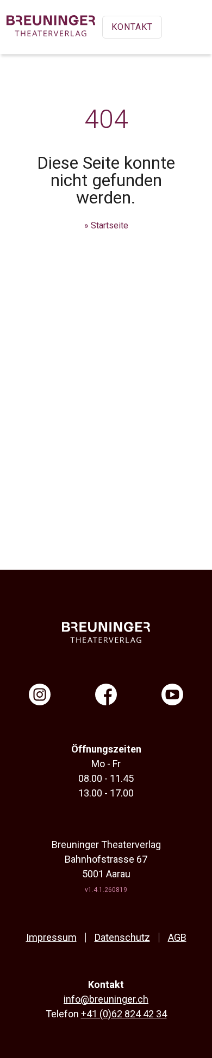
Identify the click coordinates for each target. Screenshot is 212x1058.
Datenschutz (122, 937)
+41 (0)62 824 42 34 (124, 1013)
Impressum (51, 937)
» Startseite (106, 225)
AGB (177, 937)
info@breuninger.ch (106, 999)
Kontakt (132, 27)
